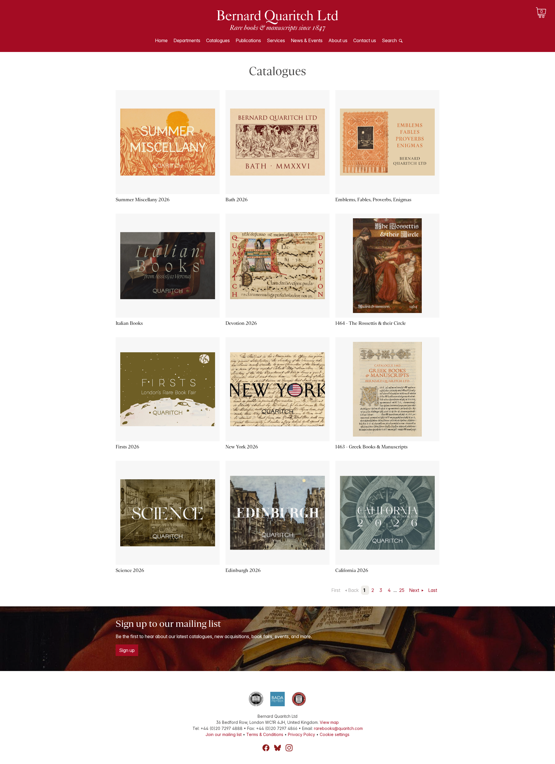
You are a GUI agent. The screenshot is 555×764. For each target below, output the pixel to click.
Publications (248, 40)
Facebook (265, 747)
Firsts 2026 (127, 447)
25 (401, 590)
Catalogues (218, 40)
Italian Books (129, 323)
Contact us (364, 40)
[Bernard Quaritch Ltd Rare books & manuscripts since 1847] (277, 20)
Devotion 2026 (241, 323)
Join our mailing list (224, 734)
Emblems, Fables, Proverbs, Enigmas (373, 199)
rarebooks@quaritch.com (338, 728)
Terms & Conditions (264, 734)
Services (276, 40)
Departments (186, 40)
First (335, 590)
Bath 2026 (236, 199)
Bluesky (277, 747)
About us (337, 40)
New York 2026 (241, 447)
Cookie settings (334, 734)
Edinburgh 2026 (242, 570)
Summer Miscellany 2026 (142, 199)
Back (353, 590)
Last (432, 590)
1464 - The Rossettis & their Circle (370, 323)
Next (414, 590)
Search (389, 40)
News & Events (307, 40)
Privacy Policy (301, 734)
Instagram (289, 747)
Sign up (127, 650)
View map (329, 722)
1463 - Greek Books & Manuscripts (371, 447)
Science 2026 (130, 570)
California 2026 (351, 570)
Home (161, 40)
